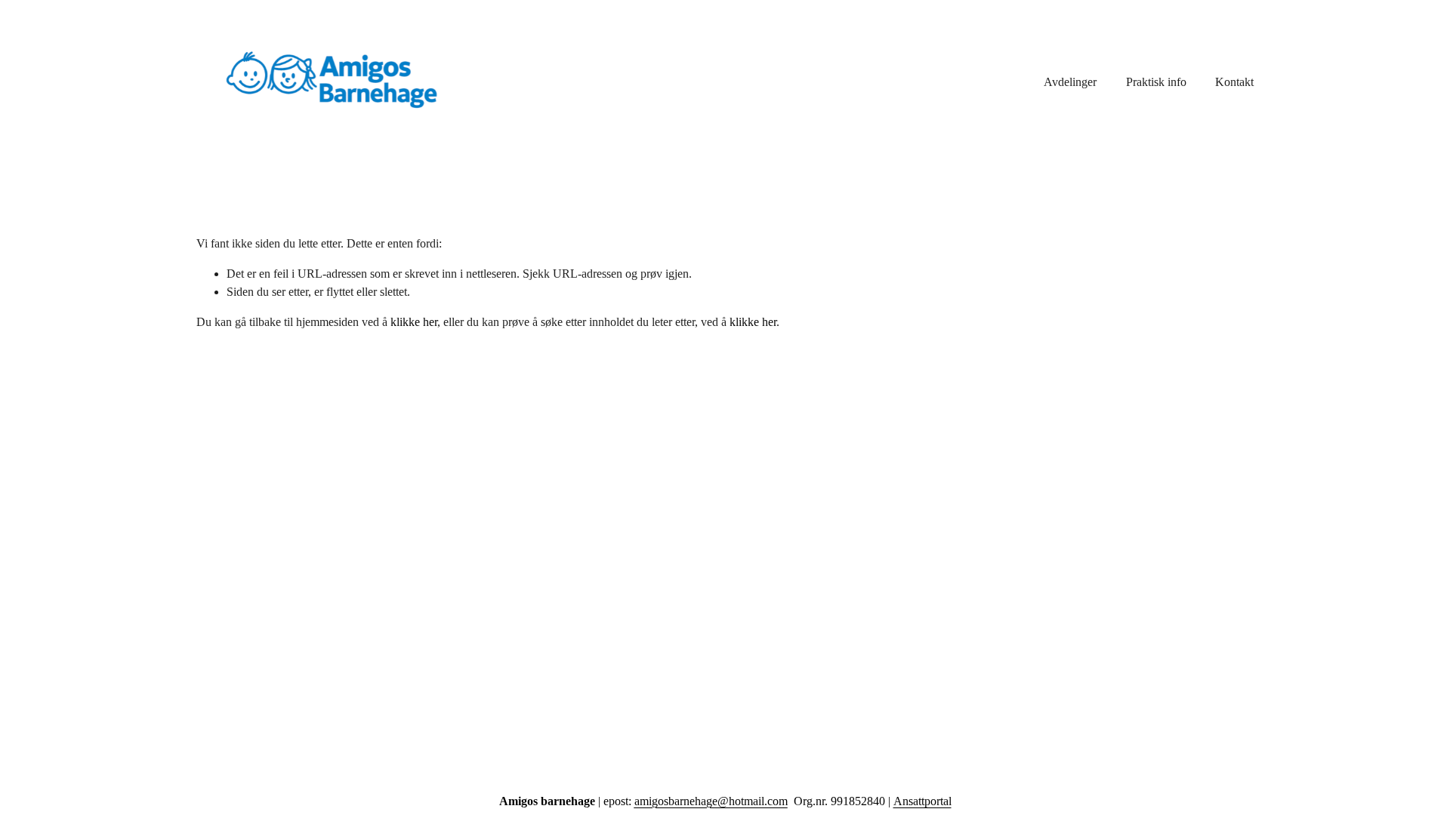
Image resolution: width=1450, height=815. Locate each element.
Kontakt (1234, 81)
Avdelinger (1070, 81)
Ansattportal (922, 801)
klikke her (413, 321)
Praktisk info (1156, 81)
